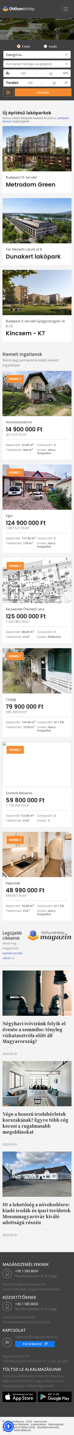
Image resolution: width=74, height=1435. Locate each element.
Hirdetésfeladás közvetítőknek (26, 1322)
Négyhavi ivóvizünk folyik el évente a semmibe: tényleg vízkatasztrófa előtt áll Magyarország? (34, 1032)
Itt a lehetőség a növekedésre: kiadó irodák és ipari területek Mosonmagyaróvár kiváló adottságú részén (36, 1213)
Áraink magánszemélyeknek (24, 1284)
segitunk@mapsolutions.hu (36, 1337)
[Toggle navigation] (66, 9)
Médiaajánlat (56, 1424)
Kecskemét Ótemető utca (25, 609)
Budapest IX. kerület (21, 177)
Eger (9, 515)
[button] (8, 1426)
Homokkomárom (19, 422)
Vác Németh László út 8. (24, 249)
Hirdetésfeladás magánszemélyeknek (31, 1289)
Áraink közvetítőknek (18, 1317)
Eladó (26, 46)
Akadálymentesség (48, 1427)
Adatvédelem (38, 1424)
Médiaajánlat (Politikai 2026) (18, 1427)
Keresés (43, 92)
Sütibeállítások (22, 1430)
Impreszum (40, 1421)
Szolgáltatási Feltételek (15, 1424)
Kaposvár (13, 883)
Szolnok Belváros (19, 793)
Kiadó (53, 46)
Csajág (11, 699)
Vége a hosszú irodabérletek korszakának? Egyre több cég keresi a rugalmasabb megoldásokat (35, 1123)
